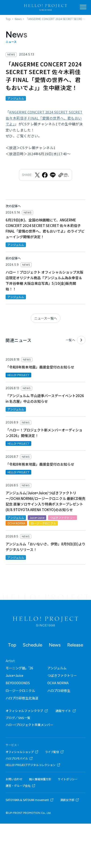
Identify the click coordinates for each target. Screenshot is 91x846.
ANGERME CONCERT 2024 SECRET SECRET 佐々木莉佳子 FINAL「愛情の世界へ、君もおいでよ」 (44, 118)
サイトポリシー (67, 779)
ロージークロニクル (20, 690)
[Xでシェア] (37, 175)
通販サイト (63, 710)
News (55, 645)
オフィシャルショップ (20, 752)
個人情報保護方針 (40, 779)
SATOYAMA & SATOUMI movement (27, 800)
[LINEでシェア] (53, 175)
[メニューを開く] (83, 7)
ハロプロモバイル (17, 758)
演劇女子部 (67, 800)
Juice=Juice (14, 675)
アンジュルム (56, 668)
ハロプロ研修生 (58, 690)
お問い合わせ (14, 779)
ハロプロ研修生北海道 (22, 698)
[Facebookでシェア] (45, 175)
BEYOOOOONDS (18, 683)
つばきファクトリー (62, 675)
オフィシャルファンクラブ (24, 710)
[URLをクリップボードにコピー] (63, 175)
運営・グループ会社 (18, 786)
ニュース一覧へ (45, 318)
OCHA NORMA (58, 683)
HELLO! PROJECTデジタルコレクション (31, 765)
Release (75, 645)
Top (12, 645)
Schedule (32, 645)
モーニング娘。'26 (19, 668)
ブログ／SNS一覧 (18, 717)
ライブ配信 (52, 752)
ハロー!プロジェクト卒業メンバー (29, 724)
